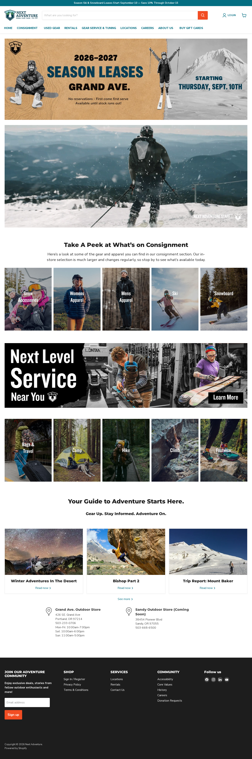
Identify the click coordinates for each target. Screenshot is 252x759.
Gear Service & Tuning (99, 28)
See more (124, 599)
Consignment (27, 28)
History (162, 690)
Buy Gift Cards (191, 28)
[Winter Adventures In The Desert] (44, 552)
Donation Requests (169, 700)
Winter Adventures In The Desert (44, 581)
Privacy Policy (72, 684)
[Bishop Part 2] (126, 552)
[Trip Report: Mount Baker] (208, 552)
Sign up (13, 714)
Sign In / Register (74, 679)
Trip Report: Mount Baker (208, 581)
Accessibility (165, 679)
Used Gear (52, 28)
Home (8, 28)
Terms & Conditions (76, 690)
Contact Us (118, 690)
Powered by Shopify (16, 748)
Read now (42, 588)
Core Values (164, 684)
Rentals (70, 28)
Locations (128, 28)
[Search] (203, 15)
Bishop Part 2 (126, 581)
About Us (165, 28)
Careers (147, 28)
